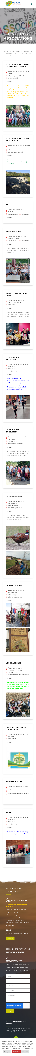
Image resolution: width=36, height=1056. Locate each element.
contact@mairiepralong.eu (19, 967)
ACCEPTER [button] (16, 1051)
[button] (31, 3)
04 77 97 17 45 (14, 964)
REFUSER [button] (25, 1051)
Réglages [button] (6, 1051)
